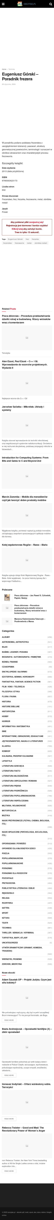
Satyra (5, 908)
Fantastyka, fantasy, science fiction (21, 681)
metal (29, 243)
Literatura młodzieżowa (15, 776)
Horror (6, 721)
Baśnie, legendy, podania (15, 652)
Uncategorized (10, 942)
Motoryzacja (9, 810)
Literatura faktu (11, 770)
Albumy (6, 637)
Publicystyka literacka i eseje (18, 888)
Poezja (5, 853)
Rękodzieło (8, 893)
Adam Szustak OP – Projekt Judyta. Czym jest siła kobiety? (26, 981)
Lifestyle (7, 761)
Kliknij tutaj (17, 228)
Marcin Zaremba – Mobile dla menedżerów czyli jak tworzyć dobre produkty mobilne (24, 498)
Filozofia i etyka (11, 691)
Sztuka (5, 917)
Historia (6, 701)
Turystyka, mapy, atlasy (14, 937)
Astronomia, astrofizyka (15, 642)
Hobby (5, 716)
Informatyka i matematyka (16, 726)
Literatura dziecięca (13, 766)
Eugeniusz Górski (15, 239)
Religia (5, 898)
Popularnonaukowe (12, 863)
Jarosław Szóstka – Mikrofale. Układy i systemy (23, 408)
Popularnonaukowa (12, 858)
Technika (11, 69)
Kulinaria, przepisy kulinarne (17, 756)
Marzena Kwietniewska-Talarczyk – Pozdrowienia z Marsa (29, 620)
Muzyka (6, 815)
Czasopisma (8, 666)
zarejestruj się (36, 222)
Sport (5, 913)
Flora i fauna (9, 696)
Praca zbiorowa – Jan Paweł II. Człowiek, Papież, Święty (32, 596)
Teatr (5, 922)
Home (4, 69)
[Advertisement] (27, 37)
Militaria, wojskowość (14, 805)
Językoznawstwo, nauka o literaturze (22, 741)
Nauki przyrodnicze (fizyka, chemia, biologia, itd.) (26, 822)
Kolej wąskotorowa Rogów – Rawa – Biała (24, 544)
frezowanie (19, 243)
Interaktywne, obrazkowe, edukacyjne (22, 736)
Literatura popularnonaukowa (18, 795)
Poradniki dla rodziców (14, 873)
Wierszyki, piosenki (12, 959)
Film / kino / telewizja (13, 686)
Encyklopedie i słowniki (14, 671)
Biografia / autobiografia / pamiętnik (21, 657)
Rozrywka (7, 903)
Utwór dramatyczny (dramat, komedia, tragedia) (22, 949)
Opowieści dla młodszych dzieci (19, 848)
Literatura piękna (11, 785)
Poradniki (7, 868)
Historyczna (8, 711)
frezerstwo (7, 243)
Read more (9, 1020)
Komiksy (6, 751)
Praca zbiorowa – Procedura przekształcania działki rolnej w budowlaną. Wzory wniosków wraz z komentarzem (26, 319)
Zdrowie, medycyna (12, 964)
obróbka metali (41, 243)
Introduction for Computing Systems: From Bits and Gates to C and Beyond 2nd (25, 459)
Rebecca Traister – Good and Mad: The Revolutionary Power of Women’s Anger (23, 1129)
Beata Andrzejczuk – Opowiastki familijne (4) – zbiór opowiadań (27, 1030)
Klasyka (6, 746)
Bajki (4, 647)
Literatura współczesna (15, 800)
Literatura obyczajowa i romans (19, 780)
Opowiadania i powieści (14, 843)
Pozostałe (7, 878)
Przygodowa (8, 883)
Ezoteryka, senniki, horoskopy (18, 676)
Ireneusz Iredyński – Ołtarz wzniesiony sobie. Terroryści (26, 1085)
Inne (4, 731)
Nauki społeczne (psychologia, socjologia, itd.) (25, 833)
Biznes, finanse (10, 661)
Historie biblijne (11, 706)
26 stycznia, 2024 (8, 84)
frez (27, 239)
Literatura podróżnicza (15, 790)
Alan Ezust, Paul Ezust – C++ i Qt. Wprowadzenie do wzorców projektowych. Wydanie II (24, 364)
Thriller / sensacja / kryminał (18, 932)
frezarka (35, 239)
